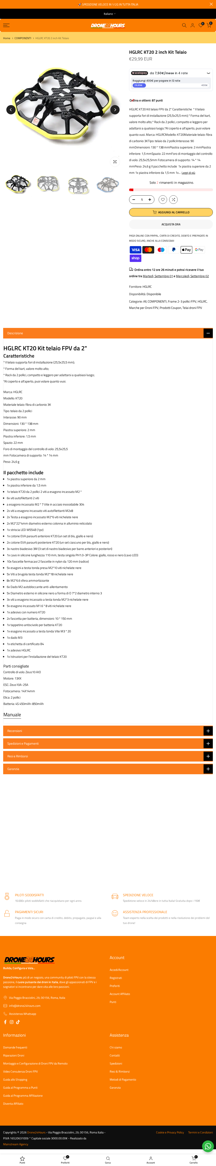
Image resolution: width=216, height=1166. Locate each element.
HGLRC (147, 286)
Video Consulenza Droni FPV (20, 1071)
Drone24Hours (36, 1132)
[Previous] (11, 109)
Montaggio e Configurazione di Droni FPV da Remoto (35, 1063)
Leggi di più (188, 173)
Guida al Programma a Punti (20, 1087)
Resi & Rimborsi (120, 1071)
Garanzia (115, 1087)
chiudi (4, 4)
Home (6, 38)
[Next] (115, 109)
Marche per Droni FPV (143, 307)
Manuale (12, 714)
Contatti (115, 1055)
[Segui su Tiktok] (18, 1022)
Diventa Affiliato (13, 1104)
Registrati (116, 978)
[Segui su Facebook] (5, 1022)
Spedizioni (116, 1063)
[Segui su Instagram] (11, 1022)
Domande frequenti (15, 1047)
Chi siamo (116, 1047)
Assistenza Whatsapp (22, 1014)
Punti (113, 1002)
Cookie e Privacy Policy (170, 1132)
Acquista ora (171, 224)
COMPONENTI (23, 38)
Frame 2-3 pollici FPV (182, 301)
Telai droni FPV (192, 307)
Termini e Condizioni (200, 1132)
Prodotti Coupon (170, 307)
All (144, 301)
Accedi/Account (119, 970)
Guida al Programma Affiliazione (23, 1095)
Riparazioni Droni (13, 1055)
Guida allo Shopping (15, 1079)
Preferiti (115, 986)
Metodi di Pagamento (123, 1079)
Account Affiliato (120, 994)
